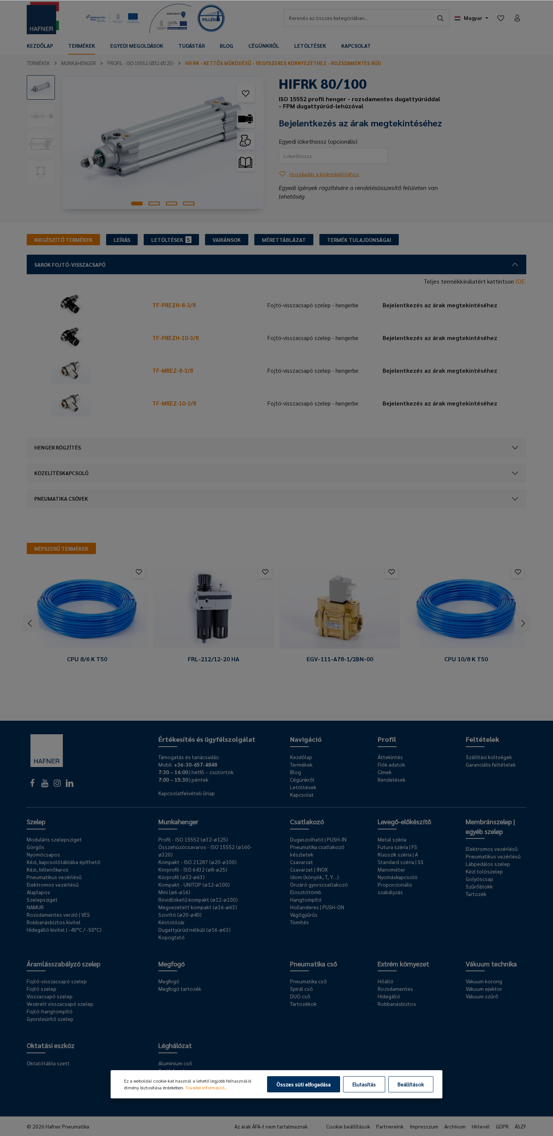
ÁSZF (520, 1126)
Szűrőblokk (479, 886)
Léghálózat (175, 1045)
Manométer (391, 869)
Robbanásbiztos (397, 1003)
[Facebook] (33, 785)
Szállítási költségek (489, 756)
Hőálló (385, 981)
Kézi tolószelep (484, 871)
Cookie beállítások (348, 1126)
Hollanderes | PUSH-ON (317, 907)
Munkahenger (178, 821)
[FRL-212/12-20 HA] (213, 609)
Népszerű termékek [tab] (61, 548)
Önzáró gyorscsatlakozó (319, 884)
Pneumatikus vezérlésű (54, 876)
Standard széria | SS (401, 861)
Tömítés (299, 922)
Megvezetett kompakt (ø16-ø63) (197, 907)
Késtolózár (171, 922)
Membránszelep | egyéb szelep (490, 826)
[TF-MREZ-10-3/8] (91, 403)
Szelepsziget (42, 899)
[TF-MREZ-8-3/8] (91, 370)
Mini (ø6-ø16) (174, 891)
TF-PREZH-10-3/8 (175, 337)
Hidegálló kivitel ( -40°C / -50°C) (64, 929)
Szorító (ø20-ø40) (180, 914)
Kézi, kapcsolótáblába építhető (63, 861)
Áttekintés (390, 756)
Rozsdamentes (395, 988)
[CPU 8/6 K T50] (87, 609)
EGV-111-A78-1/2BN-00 (340, 659)
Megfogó (171, 963)
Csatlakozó (307, 821)
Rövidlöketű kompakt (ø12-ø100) (198, 899)
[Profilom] (517, 18)
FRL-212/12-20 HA (213, 659)
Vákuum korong (484, 981)
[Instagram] (57, 785)
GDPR (502, 1126)
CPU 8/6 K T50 (87, 659)
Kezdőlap (301, 756)
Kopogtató (171, 937)
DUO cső (300, 996)
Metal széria (392, 839)
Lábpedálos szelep (488, 863)
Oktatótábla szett (48, 1063)
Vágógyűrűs (304, 914)
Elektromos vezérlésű (53, 884)
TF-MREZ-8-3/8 (172, 370)
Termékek (301, 764)
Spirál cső (301, 988)
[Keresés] (441, 18)
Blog (295, 771)
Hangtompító (306, 899)
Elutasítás (364, 1084)
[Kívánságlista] (500, 18)
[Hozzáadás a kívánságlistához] (246, 93)
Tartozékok (303, 1003)
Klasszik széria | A (398, 854)
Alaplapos (38, 891)
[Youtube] (45, 785)
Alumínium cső (175, 1063)
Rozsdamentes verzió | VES (58, 914)
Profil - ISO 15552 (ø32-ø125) (193, 839)
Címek (385, 771)
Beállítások (411, 1084)
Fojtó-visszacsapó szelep (57, 981)
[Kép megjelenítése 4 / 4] (188, 203)
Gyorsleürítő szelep (50, 1018)
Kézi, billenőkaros (47, 869)
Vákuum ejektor (484, 988)
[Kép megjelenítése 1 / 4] (137, 203)
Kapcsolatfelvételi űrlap (186, 793)
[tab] (63, 239)
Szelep (36, 821)
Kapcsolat (302, 794)
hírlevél (481, 1126)
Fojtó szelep (41, 988)
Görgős (35, 846)
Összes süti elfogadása (303, 1084)
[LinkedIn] (69, 785)
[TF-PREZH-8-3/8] (91, 305)
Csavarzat (301, 861)
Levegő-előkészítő (404, 821)
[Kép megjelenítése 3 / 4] (171, 203)
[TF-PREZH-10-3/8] (91, 338)
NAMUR (35, 907)
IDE (520, 281)
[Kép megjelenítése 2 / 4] (154, 203)
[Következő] (522, 623)
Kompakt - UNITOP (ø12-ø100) (194, 884)
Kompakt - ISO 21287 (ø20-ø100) (197, 861)
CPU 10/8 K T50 (466, 659)
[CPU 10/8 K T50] (466, 609)
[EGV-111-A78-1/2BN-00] (340, 609)
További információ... (206, 1087)
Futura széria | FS (397, 846)
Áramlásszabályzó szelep (63, 963)
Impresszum (424, 1126)
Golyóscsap (479, 878)
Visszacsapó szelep (50, 996)
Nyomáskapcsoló (398, 876)
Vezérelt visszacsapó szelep (60, 1003)
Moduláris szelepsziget (54, 839)
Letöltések (303, 787)
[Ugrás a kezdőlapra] (43, 18)
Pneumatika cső (313, 963)
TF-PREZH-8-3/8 (174, 304)
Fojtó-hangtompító (50, 1011)
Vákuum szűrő (482, 996)
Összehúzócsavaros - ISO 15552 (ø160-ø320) (205, 850)
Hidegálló (389, 996)
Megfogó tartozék (179, 988)
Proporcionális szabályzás (395, 888)
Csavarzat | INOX (309, 869)
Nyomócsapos (43, 854)
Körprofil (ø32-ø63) (181, 876)
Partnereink (390, 1126)
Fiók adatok (391, 764)
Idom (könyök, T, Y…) (314, 876)
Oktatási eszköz (50, 1045)
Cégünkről (302, 779)
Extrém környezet (403, 963)
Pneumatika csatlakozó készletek (317, 850)
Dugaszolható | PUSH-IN (318, 839)
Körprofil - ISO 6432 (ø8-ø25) (192, 869)
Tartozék (476, 893)
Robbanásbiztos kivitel (54, 922)
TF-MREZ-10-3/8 (174, 403)
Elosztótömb (305, 891)
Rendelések (392, 779)
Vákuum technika (491, 963)
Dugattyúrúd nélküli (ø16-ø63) (194, 929)
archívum (455, 1126)
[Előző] (30, 623)
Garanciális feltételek (491, 764)
